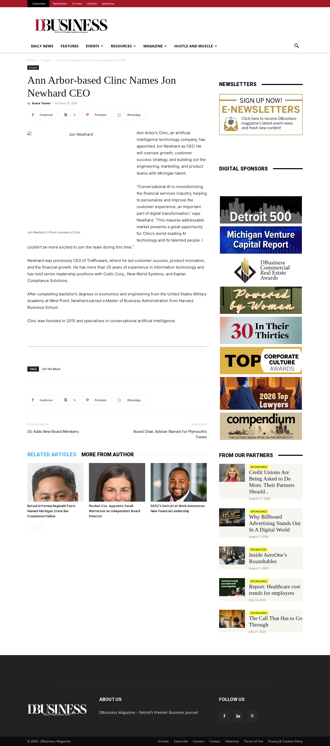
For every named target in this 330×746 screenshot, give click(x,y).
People (46, 60)
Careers (198, 741)
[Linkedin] (238, 716)
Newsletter (60, 3)
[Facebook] (224, 716)
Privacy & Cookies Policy (285, 741)
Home (31, 60)
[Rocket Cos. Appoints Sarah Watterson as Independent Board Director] (117, 482)
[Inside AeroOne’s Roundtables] (232, 555)
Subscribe (38, 3)
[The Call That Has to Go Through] (232, 619)
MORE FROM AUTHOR (107, 454)
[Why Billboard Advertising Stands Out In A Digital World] (232, 517)
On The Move (51, 369)
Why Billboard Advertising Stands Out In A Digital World (275, 523)
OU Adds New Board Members (53, 431)
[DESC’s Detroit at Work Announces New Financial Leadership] (179, 482)
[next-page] (39, 526)
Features (70, 46)
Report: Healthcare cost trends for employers (274, 590)
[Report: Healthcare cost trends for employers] (232, 587)
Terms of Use (253, 741)
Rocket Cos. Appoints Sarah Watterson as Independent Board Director (114, 511)
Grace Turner (41, 103)
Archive (92, 3)
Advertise (108, 3)
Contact (77, 3)
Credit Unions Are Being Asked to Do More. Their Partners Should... (271, 482)
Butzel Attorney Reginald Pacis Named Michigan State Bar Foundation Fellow (51, 511)
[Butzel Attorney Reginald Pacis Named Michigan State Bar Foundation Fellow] (55, 482)
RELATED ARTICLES (51, 454)
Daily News (42, 46)
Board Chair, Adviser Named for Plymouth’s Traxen (170, 434)
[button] (296, 46)
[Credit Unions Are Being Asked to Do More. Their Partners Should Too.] (232, 473)
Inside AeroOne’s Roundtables (268, 558)
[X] (252, 716)
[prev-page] (30, 526)
